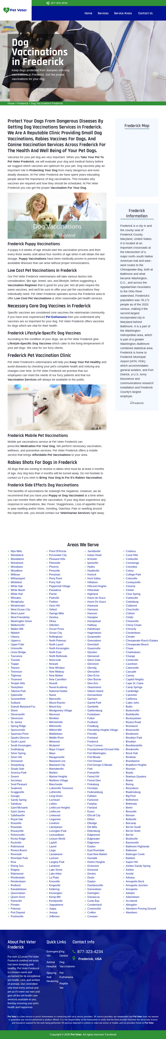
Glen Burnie (94, 679)
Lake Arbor (55, 873)
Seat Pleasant (19, 784)
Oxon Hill (54, 605)
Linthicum (54, 811)
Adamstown (132, 897)
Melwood (54, 741)
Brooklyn (131, 741)
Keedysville (56, 900)
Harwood (92, 605)
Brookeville (132, 749)
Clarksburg (132, 601)
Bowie (129, 780)
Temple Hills (18, 683)
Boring (129, 784)
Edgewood (93, 834)
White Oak (17, 586)
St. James (16, 722)
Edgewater (93, 838)
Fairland (92, 807)
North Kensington (59, 648)
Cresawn (92, 916)
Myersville (55, 698)
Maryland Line (57, 761)
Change (130, 656)
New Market (56, 675)
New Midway (56, 671)
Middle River (56, 737)
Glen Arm (92, 683)
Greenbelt (93, 644)
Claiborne (131, 605)
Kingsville (54, 885)
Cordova (131, 551)
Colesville (131, 578)
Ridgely (15, 869)
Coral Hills (132, 555)
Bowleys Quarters (136, 776)
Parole (53, 594)
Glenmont (93, 664)
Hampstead (94, 621)
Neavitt (53, 683)
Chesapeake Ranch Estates (142, 640)
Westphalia (17, 601)
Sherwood (17, 761)
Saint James (18, 811)
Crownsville (94, 908)
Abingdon (131, 904)
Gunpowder (94, 636)
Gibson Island (95, 691)
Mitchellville (56, 722)
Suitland (15, 702)
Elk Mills (92, 827)
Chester (130, 636)
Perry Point (55, 578)
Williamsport (18, 578)
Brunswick (132, 726)
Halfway (92, 625)
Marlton (53, 772)
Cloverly (130, 586)
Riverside (16, 854)
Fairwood (92, 799)
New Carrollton (57, 679)
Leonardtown (56, 834)
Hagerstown (94, 632)
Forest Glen (94, 780)
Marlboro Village (58, 780)
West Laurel (17, 613)
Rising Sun (17, 866)
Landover (54, 866)
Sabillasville (18, 815)
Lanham (54, 858)
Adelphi (130, 893)
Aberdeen (131, 912)
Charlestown (133, 652)
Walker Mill (17, 629)
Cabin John (132, 702)
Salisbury (16, 803)
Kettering (54, 889)
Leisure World (57, 838)
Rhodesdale (18, 877)
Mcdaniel (54, 745)
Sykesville (17, 695)
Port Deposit (18, 912)
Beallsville (132, 838)
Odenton (54, 625)
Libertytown (55, 827)
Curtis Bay (93, 900)
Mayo (52, 753)
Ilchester (92, 559)
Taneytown (17, 687)
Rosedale (16, 827)
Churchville (132, 609)
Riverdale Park (19, 858)
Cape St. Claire (134, 683)
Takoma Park (18, 691)
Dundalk (92, 858)
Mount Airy (55, 706)
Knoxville (54, 881)
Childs (129, 617)
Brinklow (131, 757)
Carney (130, 675)
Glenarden (93, 671)
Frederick (22, 103)
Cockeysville (133, 582)
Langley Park (56, 862)
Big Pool (131, 796)
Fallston (92, 796)
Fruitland (92, 722)
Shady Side (17, 768)
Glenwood (93, 656)
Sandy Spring (18, 799)
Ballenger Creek (135, 854)
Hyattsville (93, 570)
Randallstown (19, 889)
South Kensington (21, 745)
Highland (92, 594)
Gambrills (92, 706)
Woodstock (17, 555)
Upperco (16, 640)
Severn (15, 776)
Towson (15, 667)
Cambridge (132, 691)
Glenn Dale (94, 660)
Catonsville (132, 667)
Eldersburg (93, 831)
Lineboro (54, 823)
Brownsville (132, 730)
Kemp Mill (55, 897)
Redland (16, 885)
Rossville (16, 823)
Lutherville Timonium (61, 788)
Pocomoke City (58, 555)
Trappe (15, 664)
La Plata (54, 877)
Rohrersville (18, 834)
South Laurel (18, 741)
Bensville (131, 811)
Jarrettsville (94, 551)
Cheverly (131, 629)
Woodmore (17, 563)
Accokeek (131, 900)
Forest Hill (93, 776)
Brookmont (132, 733)
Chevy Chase (134, 625)
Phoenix (54, 566)
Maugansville (57, 757)
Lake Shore (55, 869)
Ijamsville (92, 563)
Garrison (92, 698)
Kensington (55, 893)
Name (52, 695)
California (131, 698)
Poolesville (17, 916)
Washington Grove (21, 621)
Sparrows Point (19, 733)
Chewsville (132, 621)
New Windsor (57, 667)
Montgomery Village (60, 710)
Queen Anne (18, 897)
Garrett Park (94, 702)
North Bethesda (58, 656)
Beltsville (131, 819)
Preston (15, 904)
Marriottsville (56, 768)
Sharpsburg (17, 765)
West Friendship (20, 617)
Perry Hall (55, 582)
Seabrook (16, 788)
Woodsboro (17, 559)
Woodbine (17, 570)
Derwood (92, 869)
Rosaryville (17, 831)
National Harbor (58, 691)
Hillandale (93, 590)
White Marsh (18, 590)
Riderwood (17, 873)
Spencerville (18, 730)
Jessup (53, 912)
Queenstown (18, 893)
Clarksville (132, 597)
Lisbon (53, 803)
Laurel (52, 846)
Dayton (91, 881)
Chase (129, 648)
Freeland (92, 737)
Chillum (130, 613)
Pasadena (55, 590)
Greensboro (94, 640)
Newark (53, 664)
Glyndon (92, 652)
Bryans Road (133, 722)
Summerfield (18, 698)
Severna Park (18, 772)
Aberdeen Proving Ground (141, 908)
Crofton (91, 912)
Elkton (91, 819)
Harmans (92, 609)
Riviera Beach (19, 850)
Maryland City (57, 765)
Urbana (15, 636)
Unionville (16, 648)
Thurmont (16, 679)
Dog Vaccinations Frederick (47, 103)
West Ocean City (20, 609)
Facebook (110, 1034)
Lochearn (54, 799)
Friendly (92, 733)
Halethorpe (93, 629)
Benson (130, 815)
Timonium (16, 671)
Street (14, 710)
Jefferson (54, 916)
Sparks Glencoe (20, 737)
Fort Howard (94, 761)
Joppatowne (56, 904)
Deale (90, 877)
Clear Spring (133, 594)
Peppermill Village (59, 586)
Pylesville (16, 900)
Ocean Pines (56, 629)
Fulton (91, 718)
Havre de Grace (96, 597)
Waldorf (15, 632)
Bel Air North (133, 831)
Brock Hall (132, 753)
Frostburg (92, 726)
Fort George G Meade (99, 765)
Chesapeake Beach (137, 644)
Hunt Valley (94, 578)
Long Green (56, 796)
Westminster (18, 605)
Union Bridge (18, 652)
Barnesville (132, 842)
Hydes (91, 566)
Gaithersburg (94, 710)
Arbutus (130, 877)
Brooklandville (134, 745)
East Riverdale (95, 850)
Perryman (54, 574)
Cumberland (94, 904)
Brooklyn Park (134, 737)
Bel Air (129, 834)
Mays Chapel (56, 749)
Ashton (130, 869)
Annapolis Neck (135, 881)
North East (55, 652)
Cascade (131, 671)
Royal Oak (17, 819)
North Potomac (57, 640)
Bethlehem (132, 799)
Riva (13, 862)
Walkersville (18, 625)
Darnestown (94, 889)
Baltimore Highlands (137, 846)
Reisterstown (18, 881)
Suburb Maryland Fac (23, 706)
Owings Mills (56, 613)
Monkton (54, 718)
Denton (91, 873)
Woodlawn (17, 566)
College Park (133, 574)
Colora (130, 570)
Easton (91, 846)
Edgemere (93, 842)
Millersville (55, 726)
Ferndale (92, 788)
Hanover (92, 613)
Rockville (16, 842)
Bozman (130, 768)
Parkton (53, 601)
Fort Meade (94, 757)
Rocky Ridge (18, 838)
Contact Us (145, 13)
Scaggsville (17, 792)
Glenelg (91, 667)
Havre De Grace (96, 601)
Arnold (129, 873)
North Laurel (56, 644)
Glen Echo (93, 675)
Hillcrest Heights (96, 586)
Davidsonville (95, 885)
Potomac (16, 908)
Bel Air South (133, 827)
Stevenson (17, 718)
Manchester (56, 784)
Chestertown (133, 632)
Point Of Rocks (57, 551)
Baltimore (131, 850)
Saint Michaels (19, 807)
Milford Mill (55, 730)
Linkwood (54, 815)
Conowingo (132, 563)
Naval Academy (58, 687)
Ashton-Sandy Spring (138, 866)
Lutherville (55, 792)
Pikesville (54, 563)
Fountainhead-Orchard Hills (103, 749)
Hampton (92, 617)
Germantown (94, 695)
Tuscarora (16, 656)
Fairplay (92, 803)
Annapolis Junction (137, 885)
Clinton (130, 590)
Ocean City (55, 632)
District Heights (96, 862)
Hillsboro (92, 582)
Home (11, 103)
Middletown (55, 733)
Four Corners (95, 745)
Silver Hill (16, 757)
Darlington (93, 893)
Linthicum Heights (59, 807)
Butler (129, 706)
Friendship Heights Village (102, 730)
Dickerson (93, 866)
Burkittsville (132, 714)
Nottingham (55, 636)
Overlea (53, 617)
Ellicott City (93, 815)
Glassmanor (94, 687)
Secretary (16, 780)
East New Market (97, 854)
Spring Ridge (18, 726)
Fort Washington (96, 753)
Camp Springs (134, 687)
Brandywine (133, 761)
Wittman (15, 574)
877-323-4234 (59, 3)
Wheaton (16, 597)
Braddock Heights (136, 765)
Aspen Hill (132, 862)
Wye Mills (16, 551)
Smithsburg (17, 749)
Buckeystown (133, 718)
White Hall (17, 594)
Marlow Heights (58, 776)
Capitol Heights (135, 679)
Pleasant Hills (57, 559)
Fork (90, 768)
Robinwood (17, 846)
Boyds (129, 772)
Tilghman (16, 675)
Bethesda (131, 803)
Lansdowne (56, 854)
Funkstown (93, 714)
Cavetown (131, 664)
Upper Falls (17, 644)
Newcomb (55, 660)
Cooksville (132, 559)
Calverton (131, 695)
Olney (52, 621)
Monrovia (54, 714)
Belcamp (131, 823)
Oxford (53, 609)
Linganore (55, 819)
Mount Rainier (57, 702)
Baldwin (130, 858)
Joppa (52, 908)
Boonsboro (132, 788)
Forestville (93, 772)
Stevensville (18, 714)
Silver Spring (18, 753)
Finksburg (93, 784)
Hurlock (91, 574)
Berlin (129, 807)
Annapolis (131, 889)
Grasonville (94, 648)
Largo (52, 850)
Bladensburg (133, 792)
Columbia (131, 566)
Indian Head (94, 555)
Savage (15, 796)
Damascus (93, 897)
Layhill (53, 842)
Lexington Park (57, 831)
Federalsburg (95, 792)
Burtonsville (132, 710)
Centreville (132, 660)
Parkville (54, 597)
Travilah (15, 660)
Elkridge (92, 823)
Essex (91, 811)
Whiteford (16, 582)
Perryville (54, 570)
